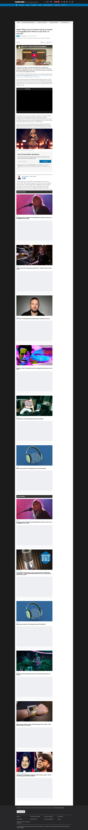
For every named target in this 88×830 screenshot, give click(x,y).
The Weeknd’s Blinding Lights (42, 75)
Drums (39, 5)
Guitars (27, 5)
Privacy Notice (20, 165)
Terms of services (32, 164)
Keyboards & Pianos (47, 5)
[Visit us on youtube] (57, 2)
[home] (16, 5)
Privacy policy (60, 816)
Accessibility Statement (48, 819)
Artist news (21, 5)
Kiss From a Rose (64, 22)
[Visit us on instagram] (55, 2)
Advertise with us (33, 819)
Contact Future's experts (35, 816)
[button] (71, 1)
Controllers (33, 5)
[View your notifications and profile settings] (67, 2)
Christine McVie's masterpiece (28, 22)
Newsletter (50, 42)
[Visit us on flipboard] (59, 2)
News (18, 36)
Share (19, 42)
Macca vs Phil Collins (42, 22)
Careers (59, 819)
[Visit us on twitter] (53, 2)
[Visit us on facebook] (51, 2)
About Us (18, 816)
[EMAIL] (25, 178)
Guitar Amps (57, 5)
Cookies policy (19, 819)
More (63, 5)
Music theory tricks (54, 22)
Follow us (43, 42)
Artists (18, 26)
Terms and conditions (48, 816)
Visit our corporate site (59, 807)
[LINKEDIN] (23, 178)
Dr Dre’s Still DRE (35, 77)
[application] (34, 100)
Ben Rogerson (24, 36)
